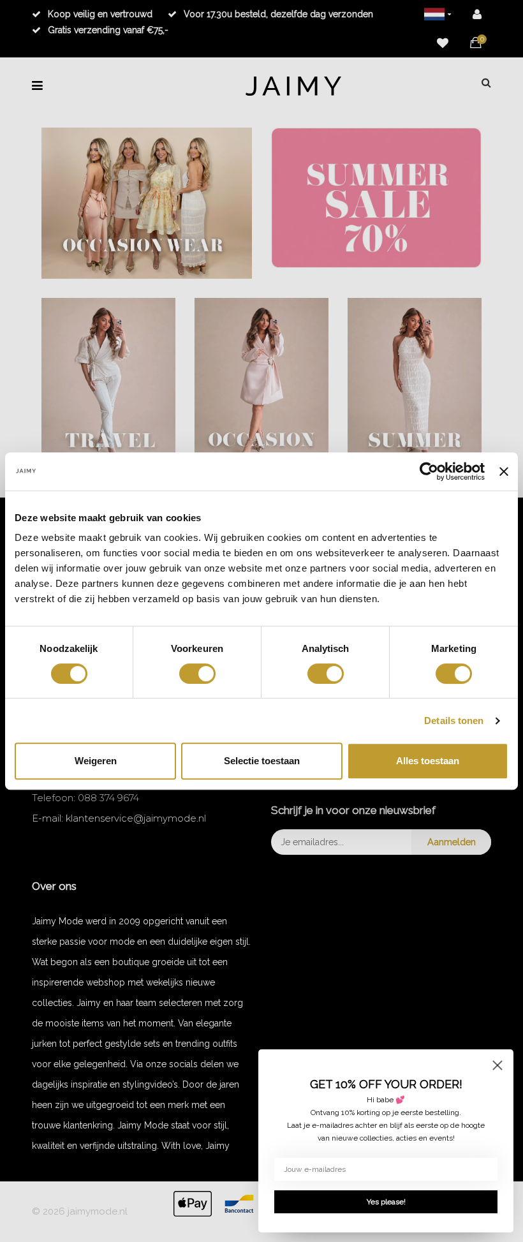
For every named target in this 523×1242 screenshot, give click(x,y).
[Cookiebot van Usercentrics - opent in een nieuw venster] (429, 471)
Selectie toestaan (262, 760)
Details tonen (453, 720)
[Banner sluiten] (503, 471)
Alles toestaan (427, 760)
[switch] (197, 673)
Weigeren (96, 760)
